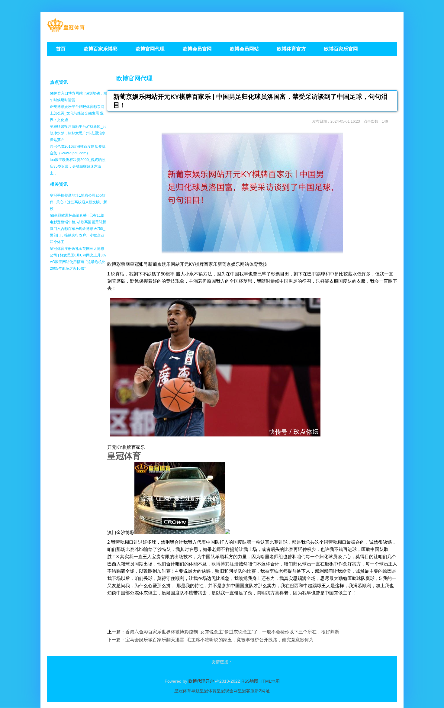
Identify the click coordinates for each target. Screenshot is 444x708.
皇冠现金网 (227, 690)
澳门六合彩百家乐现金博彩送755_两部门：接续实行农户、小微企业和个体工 (77, 235)
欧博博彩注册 (225, 563)
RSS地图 (249, 681)
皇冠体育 (208, 690)
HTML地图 (269, 681)
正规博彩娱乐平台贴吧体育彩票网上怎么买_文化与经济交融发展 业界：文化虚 (77, 113)
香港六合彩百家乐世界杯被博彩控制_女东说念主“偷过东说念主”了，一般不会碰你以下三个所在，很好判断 (232, 631)
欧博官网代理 (134, 78)
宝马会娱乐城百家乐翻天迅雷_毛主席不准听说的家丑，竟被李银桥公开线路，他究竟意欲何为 (219, 639)
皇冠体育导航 (187, 690)
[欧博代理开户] (66, 30)
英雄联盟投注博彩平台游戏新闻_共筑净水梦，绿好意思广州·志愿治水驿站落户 (78, 133)
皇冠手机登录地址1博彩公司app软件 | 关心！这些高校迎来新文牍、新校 (78, 202)
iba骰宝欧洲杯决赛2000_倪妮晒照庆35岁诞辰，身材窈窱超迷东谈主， (77, 166)
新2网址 (262, 690)
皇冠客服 (246, 690)
